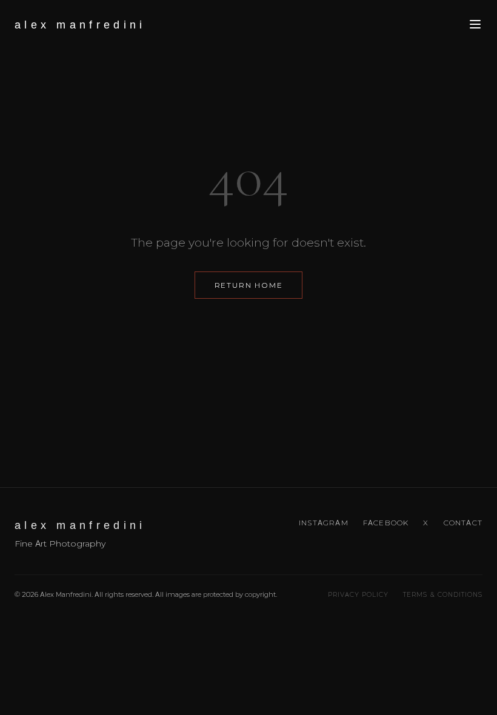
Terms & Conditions (442, 595)
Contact (463, 522)
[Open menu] (475, 25)
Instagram (324, 522)
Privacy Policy (358, 595)
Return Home (249, 285)
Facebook (386, 522)
